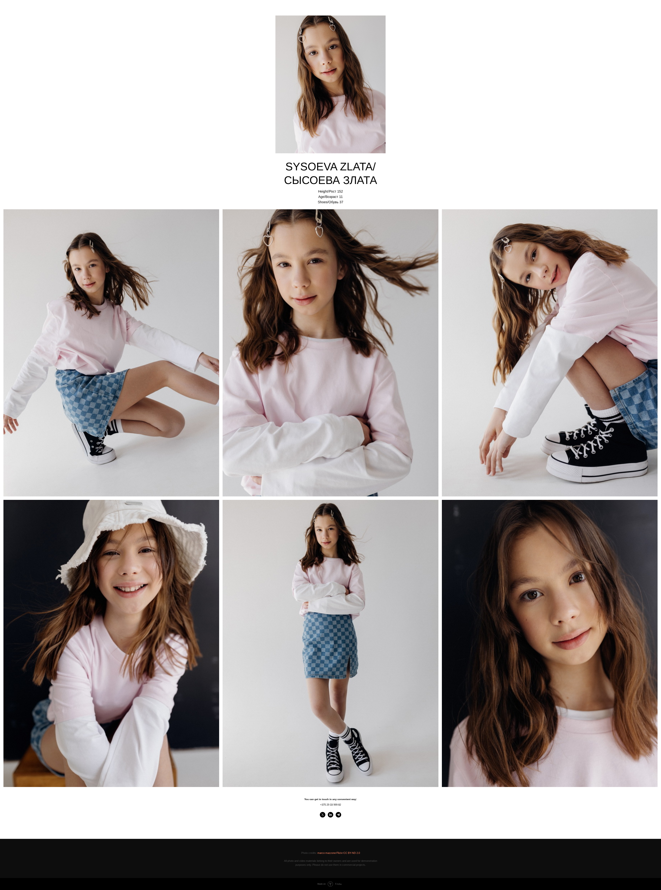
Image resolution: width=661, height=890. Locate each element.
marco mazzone (326, 852)
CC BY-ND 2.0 (351, 852)
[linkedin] (330, 814)
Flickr (340, 852)
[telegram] (338, 814)
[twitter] (322, 814)
